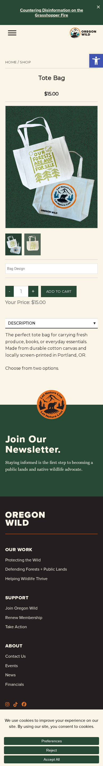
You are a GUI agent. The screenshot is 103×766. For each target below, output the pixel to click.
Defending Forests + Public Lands (36, 569)
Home (11, 62)
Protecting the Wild (23, 560)
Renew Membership (23, 617)
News (10, 675)
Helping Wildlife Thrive (26, 578)
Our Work (18, 549)
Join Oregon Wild (21, 608)
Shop (25, 62)
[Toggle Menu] (12, 32)
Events (11, 665)
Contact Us (15, 656)
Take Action (16, 627)
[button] (96, 61)
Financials (14, 684)
